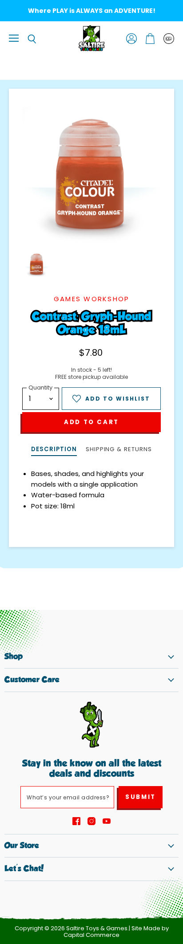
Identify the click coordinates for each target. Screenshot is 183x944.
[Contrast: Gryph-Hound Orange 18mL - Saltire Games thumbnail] (37, 264)
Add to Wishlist (117, 398)
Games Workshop (92, 298)
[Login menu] (169, 38)
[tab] (53, 450)
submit (140, 797)
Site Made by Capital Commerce (116, 931)
